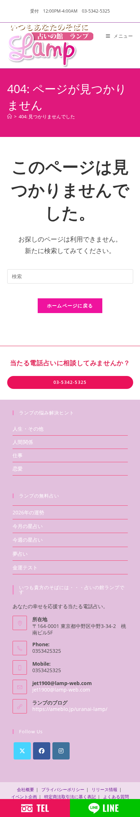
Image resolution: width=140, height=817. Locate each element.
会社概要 (25, 789)
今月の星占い (28, 526)
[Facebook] (41, 750)
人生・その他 (28, 428)
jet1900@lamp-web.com (61, 689)
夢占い (20, 553)
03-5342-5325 (70, 382)
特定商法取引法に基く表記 (70, 797)
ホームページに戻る (70, 305)
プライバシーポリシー (62, 789)
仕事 (18, 455)
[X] (22, 750)
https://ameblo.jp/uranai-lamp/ (69, 709)
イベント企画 (24, 797)
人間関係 (23, 442)
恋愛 (18, 468)
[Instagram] (61, 750)
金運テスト (25, 567)
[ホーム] (9, 116)
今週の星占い (28, 539)
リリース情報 (104, 789)
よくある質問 (116, 797)
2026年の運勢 (28, 512)
